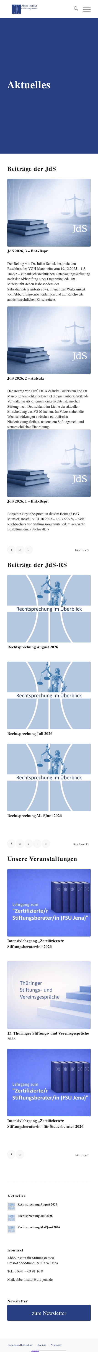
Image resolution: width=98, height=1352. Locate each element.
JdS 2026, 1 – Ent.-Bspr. (28, 501)
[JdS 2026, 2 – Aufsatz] (49, 340)
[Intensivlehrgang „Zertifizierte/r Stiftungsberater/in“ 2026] (49, 903)
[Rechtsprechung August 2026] (49, 609)
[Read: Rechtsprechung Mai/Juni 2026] (11, 1229)
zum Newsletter (49, 1313)
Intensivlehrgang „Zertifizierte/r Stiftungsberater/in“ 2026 (35, 943)
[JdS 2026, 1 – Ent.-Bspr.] (49, 463)
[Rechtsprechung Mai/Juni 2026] (49, 777)
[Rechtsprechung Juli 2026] (49, 695)
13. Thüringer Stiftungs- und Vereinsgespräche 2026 (48, 1036)
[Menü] (84, 9)
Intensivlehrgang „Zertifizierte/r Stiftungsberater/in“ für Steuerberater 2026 (45, 1123)
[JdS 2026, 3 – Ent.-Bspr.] (49, 212)
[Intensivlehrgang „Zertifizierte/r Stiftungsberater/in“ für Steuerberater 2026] (49, 1082)
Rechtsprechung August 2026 (32, 647)
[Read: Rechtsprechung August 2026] (11, 1206)
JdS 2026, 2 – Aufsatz (25, 378)
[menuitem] (73, 9)
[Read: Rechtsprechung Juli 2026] (11, 1218)
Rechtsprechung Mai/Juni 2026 (34, 815)
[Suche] (73, 9)
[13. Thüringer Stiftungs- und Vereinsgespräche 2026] (49, 995)
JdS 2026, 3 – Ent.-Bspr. (28, 251)
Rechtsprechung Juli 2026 (29, 733)
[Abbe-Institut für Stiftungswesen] (40, 9)
